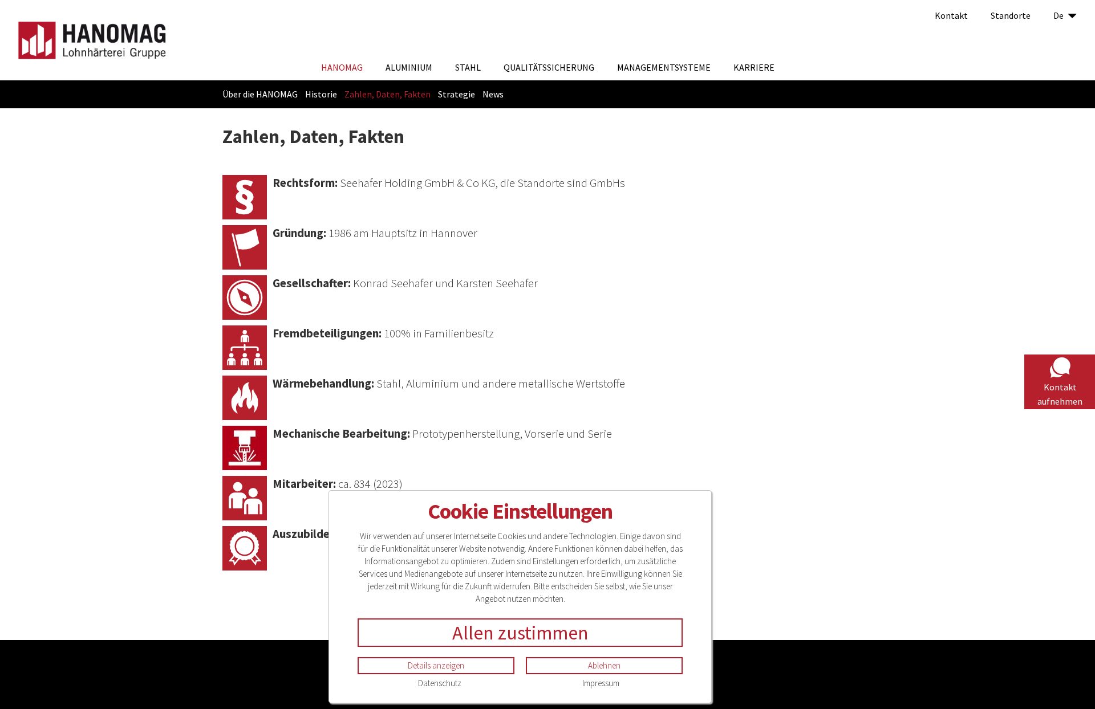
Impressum (600, 683)
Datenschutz (439, 683)
